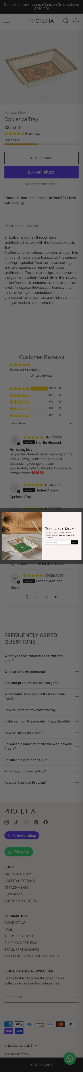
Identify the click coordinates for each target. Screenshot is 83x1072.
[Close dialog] (79, 514)
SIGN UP (74, 542)
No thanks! (61, 545)
